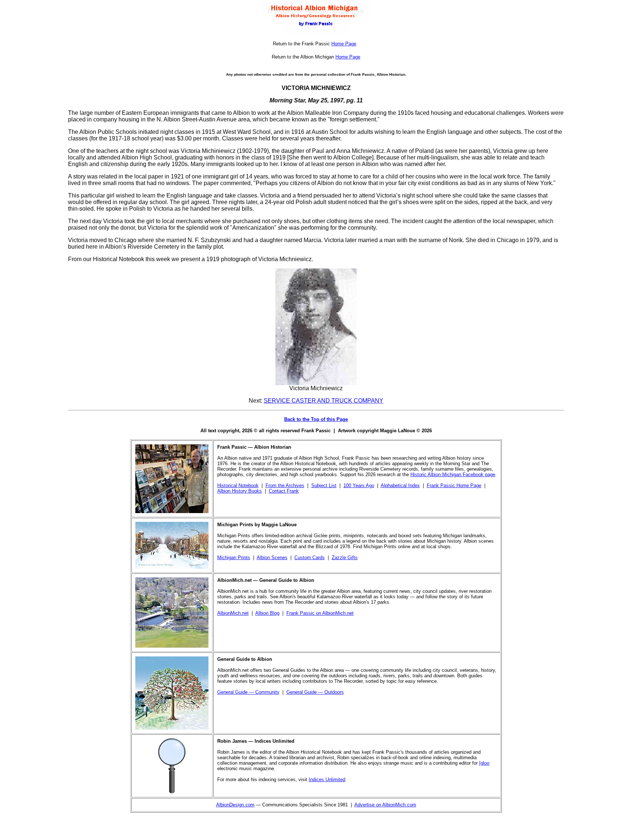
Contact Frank (284, 491)
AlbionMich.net (233, 613)
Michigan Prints (233, 557)
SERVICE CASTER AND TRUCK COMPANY (323, 401)
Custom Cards (309, 557)
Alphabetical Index (400, 485)
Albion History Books (239, 491)
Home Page (343, 43)
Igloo (484, 763)
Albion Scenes (272, 557)
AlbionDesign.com (235, 804)
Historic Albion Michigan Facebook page (452, 474)
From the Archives (285, 485)
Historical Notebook (238, 485)
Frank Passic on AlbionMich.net (320, 613)
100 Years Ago (358, 485)
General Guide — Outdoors (315, 692)
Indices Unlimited (327, 779)
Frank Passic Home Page (454, 485)
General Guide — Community (248, 692)
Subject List (323, 485)
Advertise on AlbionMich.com (385, 804)
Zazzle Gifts (345, 557)
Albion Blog (267, 613)
